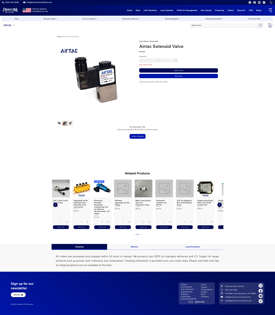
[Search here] (260, 25)
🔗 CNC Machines (186, 286)
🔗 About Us (185, 294)
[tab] (79, 247)
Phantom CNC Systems (234, 286)
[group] (137, 204)
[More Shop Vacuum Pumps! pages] (222, 18)
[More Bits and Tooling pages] (56, 18)
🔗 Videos (204, 292)
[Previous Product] (55, 205)
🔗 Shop (203, 284)
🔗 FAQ (203, 294)
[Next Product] (219, 205)
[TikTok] (264, 2)
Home (59, 37)
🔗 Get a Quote (185, 296)
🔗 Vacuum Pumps (186, 291)
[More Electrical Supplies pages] (179, 18)
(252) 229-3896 (231, 290)
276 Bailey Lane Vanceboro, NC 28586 (240, 293)
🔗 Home (184, 284)
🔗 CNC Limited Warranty (188, 298)
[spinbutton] (159, 60)
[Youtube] (259, 2)
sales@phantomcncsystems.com (238, 301)
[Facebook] (254, 2)
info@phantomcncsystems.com (39, 2)
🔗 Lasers (204, 287)
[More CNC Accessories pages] (96, 18)
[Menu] (270, 10)
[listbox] (9, 25)
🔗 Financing (205, 296)
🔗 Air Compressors (187, 289)
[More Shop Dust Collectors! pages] (139, 18)
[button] (271, 2)
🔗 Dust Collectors (207, 289)
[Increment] (176, 60)
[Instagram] (250, 2)
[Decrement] (141, 60)
